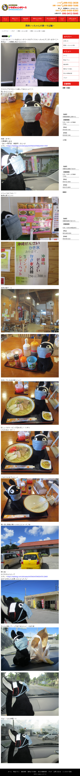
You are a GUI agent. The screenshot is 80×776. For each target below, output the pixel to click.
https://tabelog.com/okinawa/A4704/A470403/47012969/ (27, 576)
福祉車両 (25, 19)
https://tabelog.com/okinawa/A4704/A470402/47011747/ (27, 146)
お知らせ (65, 41)
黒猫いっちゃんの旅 (22, 31)
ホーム (5, 19)
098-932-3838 (66, 182)
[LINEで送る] (9, 36)
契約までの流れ (37, 19)
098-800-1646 (66, 130)
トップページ (5, 31)
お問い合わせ (72, 19)
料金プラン (15, 19)
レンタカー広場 (67, 771)
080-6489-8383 (67, 233)
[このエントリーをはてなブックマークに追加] (10, 36)
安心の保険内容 (51, 19)
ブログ (62, 19)
